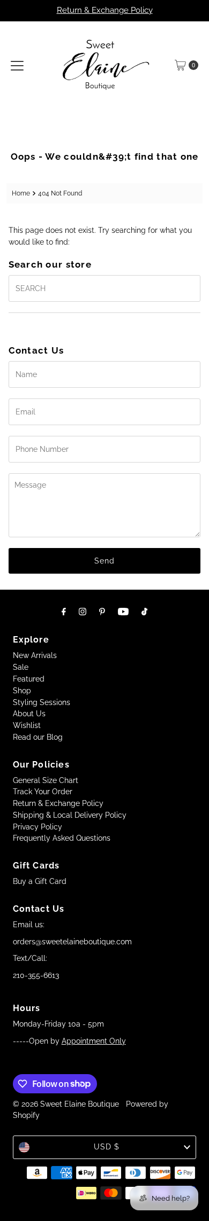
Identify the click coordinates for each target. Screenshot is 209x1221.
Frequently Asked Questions (61, 838)
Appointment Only (94, 1041)
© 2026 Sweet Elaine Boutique (66, 1104)
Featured (28, 679)
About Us (29, 713)
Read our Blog (38, 737)
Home (21, 193)
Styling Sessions (41, 702)
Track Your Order (42, 791)
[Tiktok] (144, 611)
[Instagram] (82, 611)
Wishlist (27, 725)
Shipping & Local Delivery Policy (69, 815)
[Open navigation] (17, 65)
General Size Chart (45, 780)
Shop (22, 690)
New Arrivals (35, 655)
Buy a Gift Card (39, 881)
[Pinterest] (102, 611)
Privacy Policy (37, 827)
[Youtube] (123, 611)
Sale (20, 667)
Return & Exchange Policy (105, 10)
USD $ (107, 1146)
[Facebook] (64, 611)
